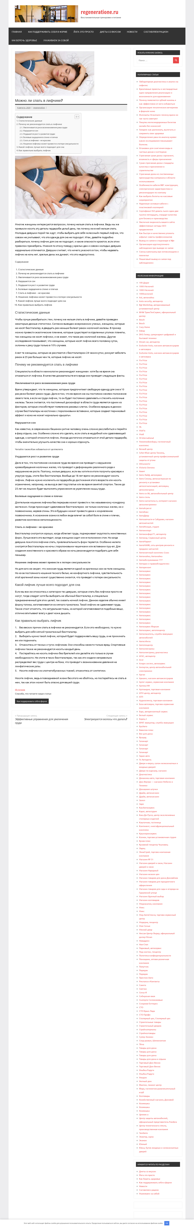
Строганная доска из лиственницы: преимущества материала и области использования (157, 178)
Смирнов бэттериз (148, 1003)
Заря (141, 804)
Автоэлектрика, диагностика (153, 652)
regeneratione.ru (99, 12)
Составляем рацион (156, 31)
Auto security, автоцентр (151, 301)
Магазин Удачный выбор (151, 896)
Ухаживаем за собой (56, 40)
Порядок (143, 970)
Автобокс (143, 511)
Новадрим (144, 940)
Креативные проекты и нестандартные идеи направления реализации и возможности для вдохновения (158, 93)
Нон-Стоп (143, 944)
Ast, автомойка (146, 297)
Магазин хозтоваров (149, 900)
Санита (142, 985)
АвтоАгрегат (145, 508)
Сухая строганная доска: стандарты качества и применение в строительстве (156, 166)
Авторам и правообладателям (154, 563)
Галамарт (143, 741)
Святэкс (143, 988)
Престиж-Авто (146, 977)
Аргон (142, 674)
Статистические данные (30, 120)
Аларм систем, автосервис (152, 663)
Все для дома (146, 733)
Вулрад (142, 737)
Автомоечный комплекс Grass (154, 552)
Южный (143, 1144)
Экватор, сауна (146, 1136)
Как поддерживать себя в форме (47, 31)
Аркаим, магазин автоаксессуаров (156, 678)
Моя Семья (144, 926)
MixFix (142, 430)
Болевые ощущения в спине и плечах (40, 137)
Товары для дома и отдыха (152, 1059)
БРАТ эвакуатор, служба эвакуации (156, 722)
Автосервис (145, 571)
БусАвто (143, 726)
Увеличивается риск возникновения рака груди (45, 127)
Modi (141, 434)
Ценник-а (143, 1114)
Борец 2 (143, 718)
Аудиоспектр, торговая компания (155, 700)
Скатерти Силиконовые (151, 999)
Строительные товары (150, 1022)
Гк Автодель (145, 759)
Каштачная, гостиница (150, 822)
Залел (142, 800)
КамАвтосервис (147, 807)
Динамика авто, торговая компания (157, 778)
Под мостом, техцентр (150, 951)
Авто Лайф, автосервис (150, 474)
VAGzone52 (144, 463)
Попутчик (144, 966)
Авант (142, 471)
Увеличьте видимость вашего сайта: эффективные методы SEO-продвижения (157, 226)
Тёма (141, 1044)
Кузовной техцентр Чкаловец (153, 844)
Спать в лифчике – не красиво (37, 140)
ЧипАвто (143, 1133)
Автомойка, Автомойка (150, 556)
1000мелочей (146, 293)
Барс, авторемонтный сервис (153, 711)
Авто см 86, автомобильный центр (156, 493)
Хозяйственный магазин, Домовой (156, 1099)
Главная (17, 31)
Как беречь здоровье (24, 40)
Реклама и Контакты (149, 981)
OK (167, 1223)
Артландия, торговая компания (154, 689)
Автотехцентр (146, 645)
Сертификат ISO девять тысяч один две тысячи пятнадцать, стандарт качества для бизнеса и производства (158, 215)
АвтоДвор (144, 515)
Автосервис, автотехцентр (152, 630)
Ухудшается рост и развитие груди (39, 134)
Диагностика (145, 774)
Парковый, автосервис (150, 948)
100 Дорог (144, 282)
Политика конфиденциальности (155, 955)
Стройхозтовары (147, 1033)
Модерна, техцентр (148, 922)
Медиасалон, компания (150, 903)
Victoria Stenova (147, 467)
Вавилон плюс (146, 730)
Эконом (143, 1140)
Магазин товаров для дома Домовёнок (158, 877)
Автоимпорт (145, 530)
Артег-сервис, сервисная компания (156, 682)
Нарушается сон (30, 130)
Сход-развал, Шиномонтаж (152, 1040)
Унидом (143, 1077)
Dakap (142, 330)
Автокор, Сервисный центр (152, 537)
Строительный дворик (150, 1025)
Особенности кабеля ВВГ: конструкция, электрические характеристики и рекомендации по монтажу (158, 189)
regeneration (39, 107)
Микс (141, 907)
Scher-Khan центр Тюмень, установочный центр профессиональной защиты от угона (159, 456)
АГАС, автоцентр (147, 656)
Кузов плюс (144, 840)
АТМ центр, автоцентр (150, 693)
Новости (132, 31)
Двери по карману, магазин (153, 770)
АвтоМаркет (145, 541)
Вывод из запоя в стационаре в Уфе (156, 240)
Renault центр (146, 449)
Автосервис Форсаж (149, 626)
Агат (141, 659)
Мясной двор (145, 929)
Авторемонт (145, 567)
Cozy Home (144, 327)
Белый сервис (146, 715)
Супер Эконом (146, 1036)
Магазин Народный (148, 870)
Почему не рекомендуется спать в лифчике (40, 124)
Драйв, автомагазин (149, 792)
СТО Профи (144, 1014)
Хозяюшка (144, 1103)
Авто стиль (144, 497)
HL (140, 426)
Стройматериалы (147, 1029)
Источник (20, 689)
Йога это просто (84, 31)
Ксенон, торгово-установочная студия (157, 837)
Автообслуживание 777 (151, 560)
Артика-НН (144, 685)
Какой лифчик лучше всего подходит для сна (41, 147)
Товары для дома (147, 1048)
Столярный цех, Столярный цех (154, 1018)
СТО (141, 1007)
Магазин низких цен (149, 874)
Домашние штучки (148, 789)
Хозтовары (144, 1096)
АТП (141, 696)
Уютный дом (145, 1081)
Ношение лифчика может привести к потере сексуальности (51, 143)
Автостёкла (144, 641)
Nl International (146, 438)
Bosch (142, 319)
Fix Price (143, 360)
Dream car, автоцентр (149, 341)
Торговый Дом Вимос (149, 1062)
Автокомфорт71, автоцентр (152, 534)
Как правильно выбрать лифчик (35, 150)
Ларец (142, 848)
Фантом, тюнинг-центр (150, 1084)
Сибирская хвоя (147, 996)
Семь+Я (143, 992)
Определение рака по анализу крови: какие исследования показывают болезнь (158, 141)
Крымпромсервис (148, 833)
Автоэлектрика (146, 648)
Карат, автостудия (148, 811)
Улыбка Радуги (146, 1070)
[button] (76, 116)
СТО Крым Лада (147, 1011)
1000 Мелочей (146, 286)
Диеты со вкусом (110, 31)
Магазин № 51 (146, 859)
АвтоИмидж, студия (149, 526)
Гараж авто (144, 755)
